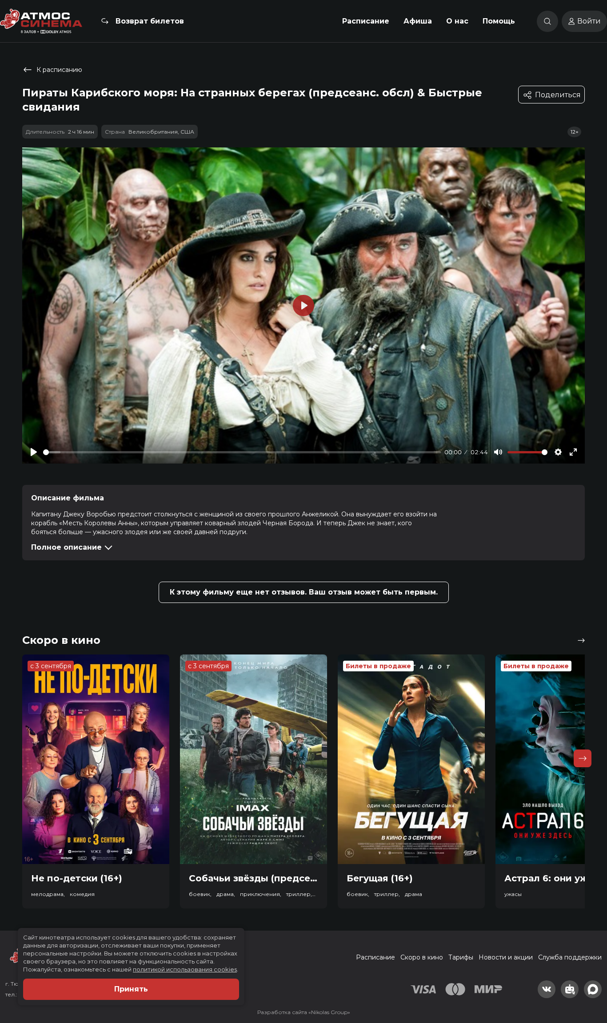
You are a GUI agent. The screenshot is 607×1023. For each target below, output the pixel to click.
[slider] (242, 452)
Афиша (417, 21)
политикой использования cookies (185, 969)
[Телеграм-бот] (570, 989)
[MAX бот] (593, 989)
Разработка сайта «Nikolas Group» (303, 1012)
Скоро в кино (421, 957)
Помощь (499, 21)
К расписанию (59, 70)
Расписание (365, 21)
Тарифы (460, 957)
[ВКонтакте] (546, 989)
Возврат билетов (150, 21)
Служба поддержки (570, 957)
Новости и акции (506, 957)
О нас (457, 21)
